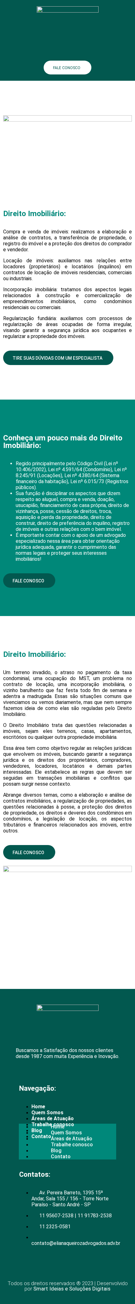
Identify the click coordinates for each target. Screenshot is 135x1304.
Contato (61, 1156)
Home (38, 1107)
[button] (67, 51)
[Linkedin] (41, 1073)
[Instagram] (58, 1073)
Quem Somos (47, 1113)
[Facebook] (23, 1073)
